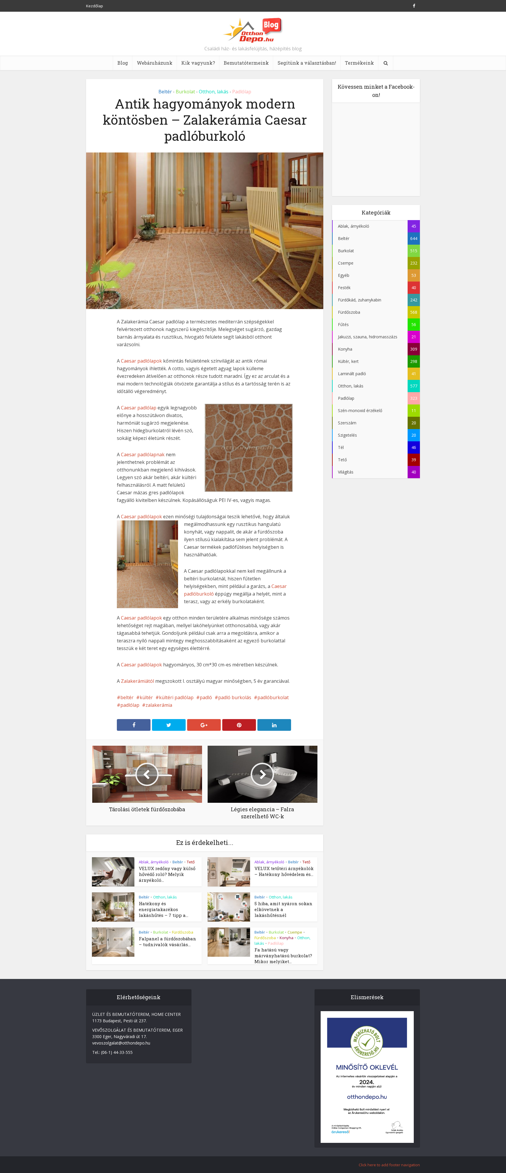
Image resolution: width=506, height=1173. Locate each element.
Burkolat (185, 91)
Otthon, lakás (213, 91)
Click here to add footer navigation (389, 1164)
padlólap (129, 705)
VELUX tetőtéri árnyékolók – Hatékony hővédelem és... (284, 871)
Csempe (295, 932)
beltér (127, 697)
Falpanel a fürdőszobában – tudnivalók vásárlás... (167, 941)
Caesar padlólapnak (143, 454)
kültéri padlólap (176, 697)
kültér (146, 697)
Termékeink (359, 63)
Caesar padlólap (138, 407)
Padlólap (241, 91)
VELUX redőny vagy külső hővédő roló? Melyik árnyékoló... (167, 874)
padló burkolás (234, 697)
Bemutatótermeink (246, 63)
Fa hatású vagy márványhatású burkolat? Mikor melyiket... (283, 955)
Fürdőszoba (182, 932)
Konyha (286, 937)
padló (206, 697)
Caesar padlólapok (141, 361)
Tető (191, 862)
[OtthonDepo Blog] (253, 30)
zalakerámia (159, 705)
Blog (122, 63)
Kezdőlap (94, 5)
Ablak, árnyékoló (154, 862)
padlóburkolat (273, 697)
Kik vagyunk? (198, 63)
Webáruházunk (154, 63)
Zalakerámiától (137, 681)
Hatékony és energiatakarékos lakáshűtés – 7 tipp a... (163, 909)
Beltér (165, 91)
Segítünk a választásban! (307, 63)
